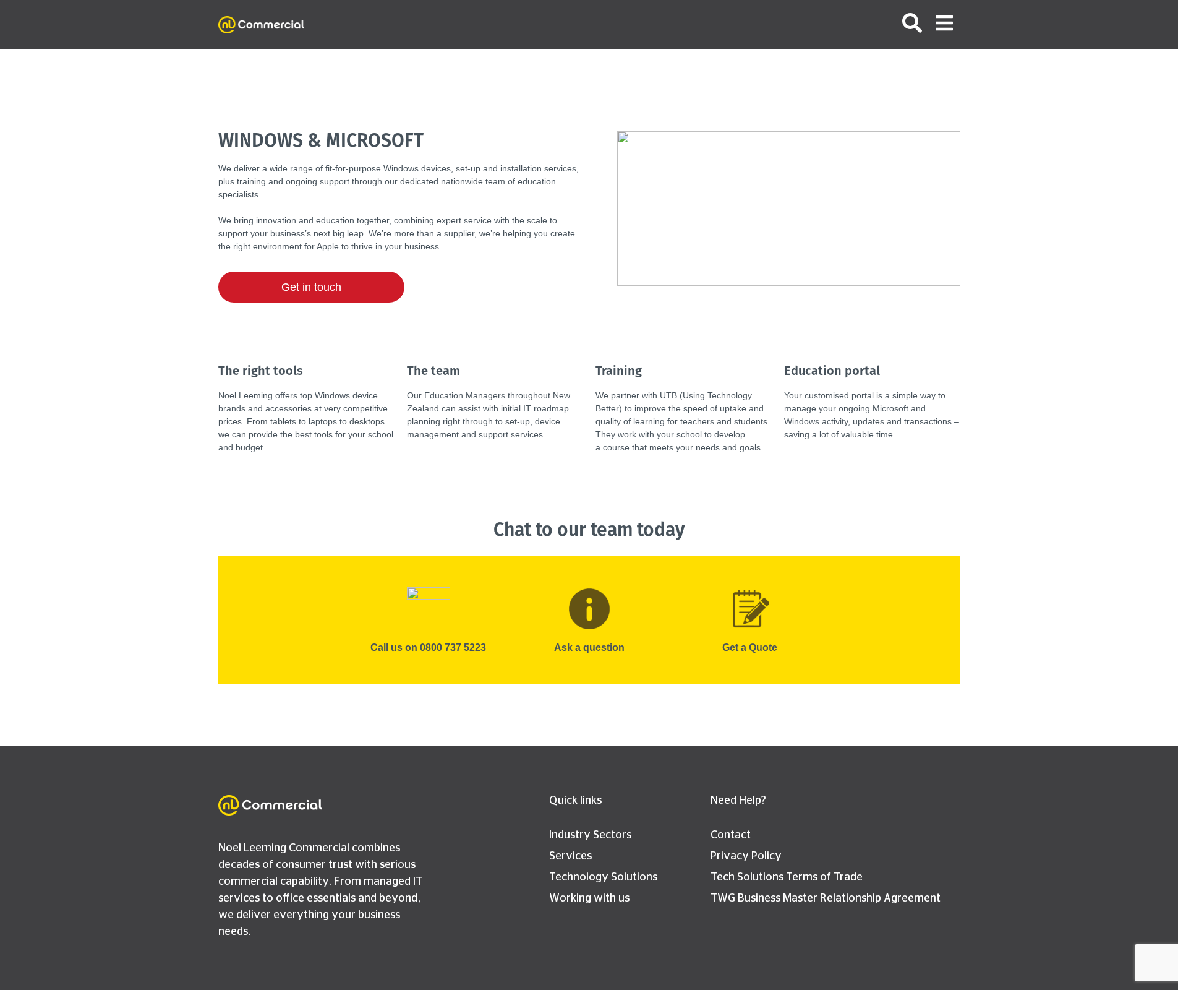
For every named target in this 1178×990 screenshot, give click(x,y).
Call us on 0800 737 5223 (428, 647)
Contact (731, 835)
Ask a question (589, 647)
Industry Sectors (590, 835)
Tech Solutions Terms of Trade (787, 877)
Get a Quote (749, 647)
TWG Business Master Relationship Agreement (826, 898)
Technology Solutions (603, 877)
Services (570, 856)
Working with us (589, 898)
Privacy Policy (746, 856)
